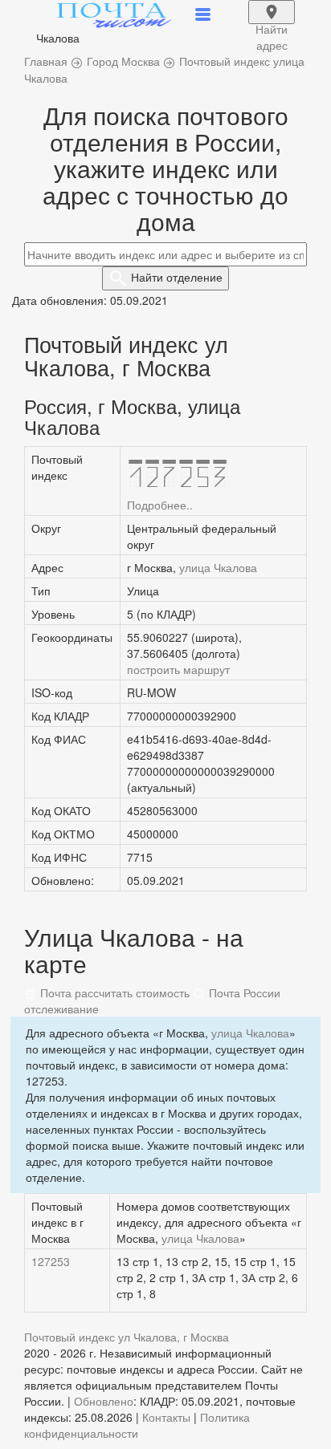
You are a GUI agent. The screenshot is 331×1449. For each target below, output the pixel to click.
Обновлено (103, 1401)
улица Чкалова (218, 567)
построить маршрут (178, 669)
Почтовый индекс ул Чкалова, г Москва (126, 1337)
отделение (177, 277)
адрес (271, 22)
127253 (50, 1261)
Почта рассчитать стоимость (113, 992)
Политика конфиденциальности (137, 1425)
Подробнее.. (160, 505)
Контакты (166, 1417)
